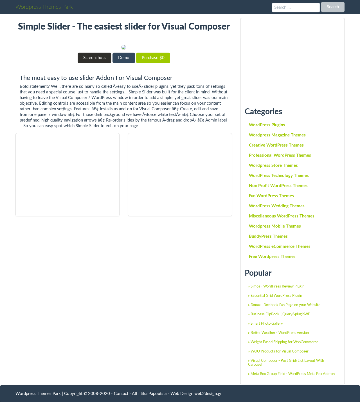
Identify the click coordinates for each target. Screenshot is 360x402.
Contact (121, 394)
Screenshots (94, 58)
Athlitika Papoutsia (149, 394)
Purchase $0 (153, 58)
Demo (123, 58)
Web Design (181, 394)
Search (333, 7)
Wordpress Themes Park (44, 7)
